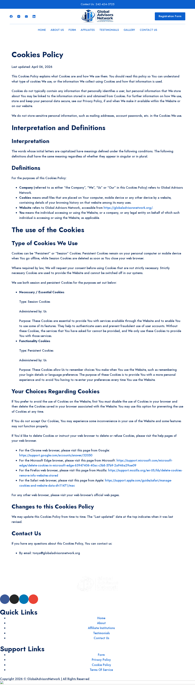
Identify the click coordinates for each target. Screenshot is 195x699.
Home (42, 30)
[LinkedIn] (34, 16)
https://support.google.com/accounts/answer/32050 (55, 455)
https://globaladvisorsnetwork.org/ (128, 208)
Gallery (129, 30)
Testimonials (109, 30)
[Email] (26, 16)
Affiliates (88, 30)
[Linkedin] (24, 599)
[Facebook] (11, 16)
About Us (57, 30)
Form (72, 30)
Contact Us (148, 30)
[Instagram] (18, 16)
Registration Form (170, 16)
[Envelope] (33, 599)
